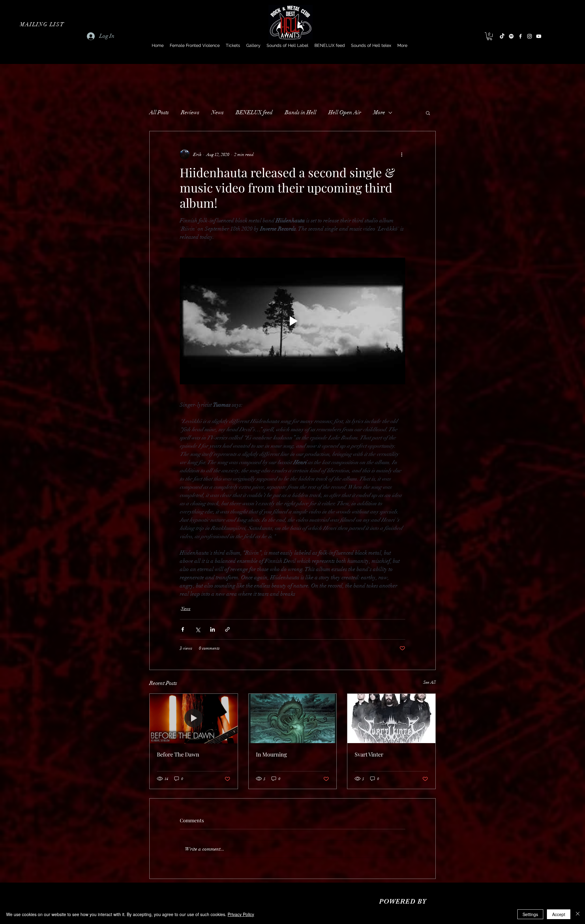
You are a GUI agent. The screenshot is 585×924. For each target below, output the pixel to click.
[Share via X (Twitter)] (197, 629)
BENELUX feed (254, 112)
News (217, 112)
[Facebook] (520, 36)
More (379, 112)
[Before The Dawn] (194, 718)
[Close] (577, 914)
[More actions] (401, 154)
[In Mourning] (293, 718)
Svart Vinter (369, 754)
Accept (558, 914)
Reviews (190, 112)
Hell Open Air (344, 112)
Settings (530, 914)
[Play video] (292, 321)
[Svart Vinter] (391, 718)
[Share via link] (227, 629)
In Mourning (271, 754)
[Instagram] (529, 36)
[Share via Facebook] (183, 629)
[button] (42, 24)
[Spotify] (511, 36)
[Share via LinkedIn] (212, 629)
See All (429, 682)
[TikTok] (502, 36)
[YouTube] (539, 36)
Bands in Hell (300, 112)
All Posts (159, 112)
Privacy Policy (241, 914)
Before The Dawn (178, 754)
